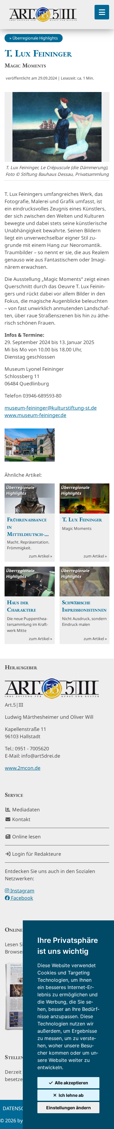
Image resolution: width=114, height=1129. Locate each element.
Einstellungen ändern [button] (68, 1107)
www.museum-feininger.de (35, 415)
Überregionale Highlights (35, 38)
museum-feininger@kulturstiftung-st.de (51, 407)
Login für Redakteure (36, 854)
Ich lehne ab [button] (71, 1095)
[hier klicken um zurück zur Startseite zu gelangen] (43, 14)
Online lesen (26, 836)
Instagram (21, 890)
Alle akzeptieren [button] (71, 1082)
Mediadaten (25, 809)
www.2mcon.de (22, 768)
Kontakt (20, 819)
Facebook (21, 898)
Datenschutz (20, 1108)
